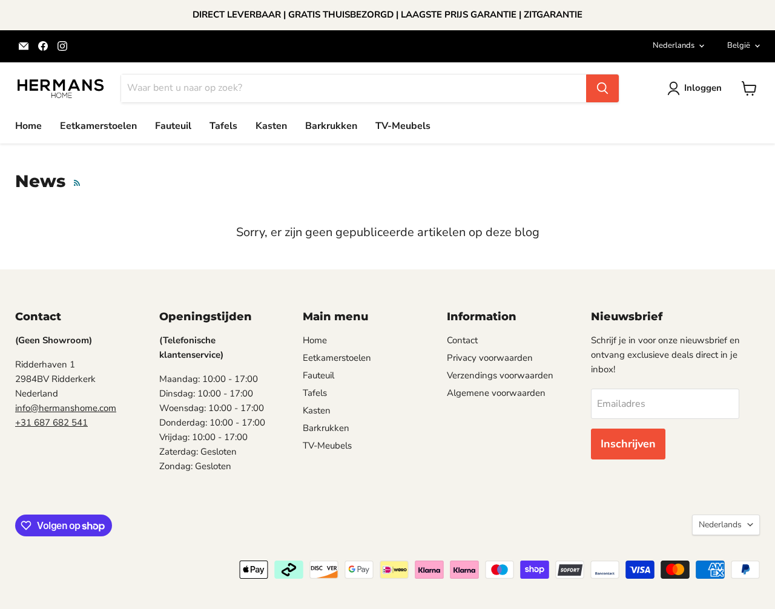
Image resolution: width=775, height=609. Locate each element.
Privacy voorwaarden (490, 358)
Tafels (223, 126)
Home (28, 126)
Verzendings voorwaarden (500, 375)
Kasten (271, 126)
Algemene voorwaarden (496, 393)
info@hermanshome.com (65, 408)
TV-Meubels (402, 126)
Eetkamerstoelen (98, 126)
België (738, 45)
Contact (462, 340)
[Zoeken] (602, 88)
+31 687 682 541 (51, 422)
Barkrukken (331, 126)
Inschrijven (628, 443)
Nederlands (673, 45)
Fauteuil (173, 126)
